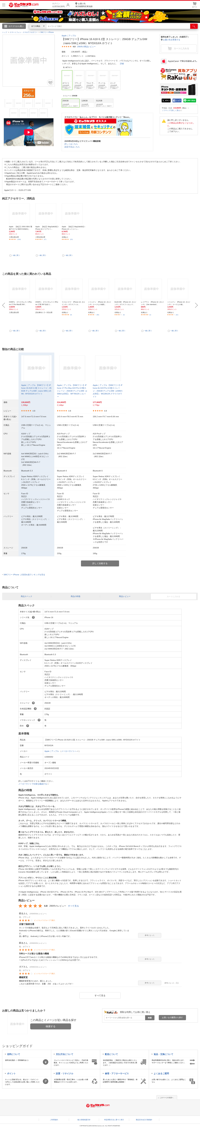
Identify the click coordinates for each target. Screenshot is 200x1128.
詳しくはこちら (71, 144)
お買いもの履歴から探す (172, 1017)
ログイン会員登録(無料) (58, 4)
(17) (45, 239)
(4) (71, 314)
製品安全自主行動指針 (144, 1120)
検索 (150, 1018)
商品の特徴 (75, 596)
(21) (177, 314)
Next (196, 305)
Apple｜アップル (69, 35)
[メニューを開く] (3, 5)
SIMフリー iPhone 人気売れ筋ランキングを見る (24, 575)
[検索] (194, 26)
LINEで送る (191, 100)
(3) (124, 314)
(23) (71, 239)
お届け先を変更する (171, 40)
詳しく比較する (100, 563)
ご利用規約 (54, 1120)
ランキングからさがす (89, 30)
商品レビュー (124, 596)
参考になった (150, 935)
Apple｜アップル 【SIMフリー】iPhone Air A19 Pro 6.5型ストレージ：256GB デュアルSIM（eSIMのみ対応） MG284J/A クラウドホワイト (107, 391)
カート (194, 7)
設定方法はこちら (72, 147)
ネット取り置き (135, 30)
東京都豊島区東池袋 (84, 4)
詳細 (122, 63)
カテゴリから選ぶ (16, 26)
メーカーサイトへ (69, 751)
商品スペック (26, 596)
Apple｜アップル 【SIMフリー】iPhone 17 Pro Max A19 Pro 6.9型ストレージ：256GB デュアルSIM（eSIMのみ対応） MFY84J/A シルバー (72, 391)
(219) (19, 239)
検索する (51, 1026)
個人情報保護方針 (83, 1120)
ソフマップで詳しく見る (171, 110)
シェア (178, 100)
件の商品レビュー (86, 46)
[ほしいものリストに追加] (50, 82)
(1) (150, 314)
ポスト (167, 100)
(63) (98, 314)
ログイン (41, 31)
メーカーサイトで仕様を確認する (32, 784)
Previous (3, 305)
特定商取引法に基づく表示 (114, 1120)
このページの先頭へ (166, 1097)
